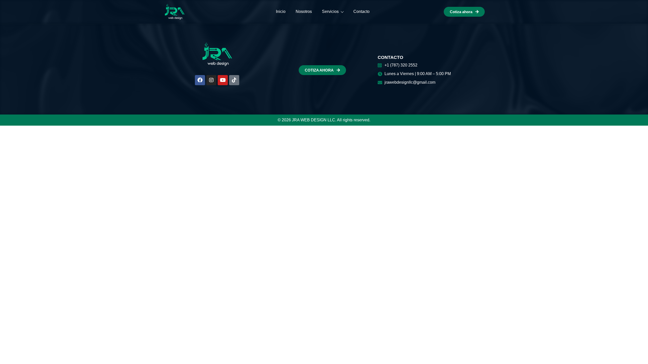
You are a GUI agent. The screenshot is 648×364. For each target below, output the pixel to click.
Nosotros (304, 11)
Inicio (281, 11)
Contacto (361, 11)
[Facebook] (200, 80)
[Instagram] (211, 80)
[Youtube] (223, 80)
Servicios (330, 11)
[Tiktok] (234, 80)
